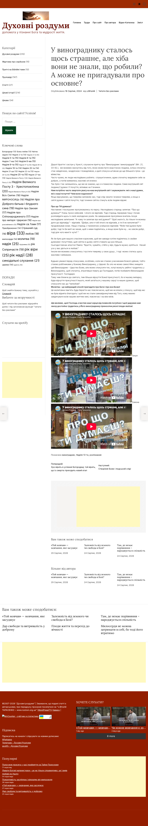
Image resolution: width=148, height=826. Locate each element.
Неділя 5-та (10, 158)
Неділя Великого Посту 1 (17, 178)
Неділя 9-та (10, 164)
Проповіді (7, 77)
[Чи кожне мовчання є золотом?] (129, 716)
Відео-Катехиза (126, 22)
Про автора (110, 22)
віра (16, 233)
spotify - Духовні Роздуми (15, 746)
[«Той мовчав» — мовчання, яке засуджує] (93, 716)
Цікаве (5, 100)
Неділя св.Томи (29, 224)
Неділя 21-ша (10, 171)
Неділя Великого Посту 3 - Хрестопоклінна (20, 186)
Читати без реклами (109, 91)
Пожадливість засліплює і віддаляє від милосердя (27, 779)
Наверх (56, 710)
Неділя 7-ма (10, 161)
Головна (77, 22)
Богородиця (9, 151)
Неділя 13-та (82, 455)
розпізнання (95, 455)
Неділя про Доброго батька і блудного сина (21, 204)
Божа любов (24, 151)
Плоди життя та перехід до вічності (70, 627)
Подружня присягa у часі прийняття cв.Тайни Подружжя (30, 764)
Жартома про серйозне (13, 61)
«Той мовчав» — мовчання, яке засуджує (64, 546)
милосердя (9, 239)
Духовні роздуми (36, 25)
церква (7, 265)
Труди (87, 22)
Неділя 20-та (30, 168)
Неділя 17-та (25, 165)
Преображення (11, 228)
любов (32, 233)
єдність (18, 265)
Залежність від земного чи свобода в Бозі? (97, 546)
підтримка (24, 244)
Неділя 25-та (19, 174)
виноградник (68, 455)
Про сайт (97, 22)
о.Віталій (91, 91)
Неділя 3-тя (33, 155)
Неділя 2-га (19, 155)
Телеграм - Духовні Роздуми (16, 742)
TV (50, 710)
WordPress (43, 710)
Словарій (6, 293)
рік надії (21, 255)
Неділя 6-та (27, 158)
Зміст (140, 22)
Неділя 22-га (26, 171)
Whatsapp (7, 739)
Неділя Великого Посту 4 (19, 192)
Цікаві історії (8, 92)
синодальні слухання (21, 260)
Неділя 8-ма (27, 161)
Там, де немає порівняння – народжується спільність (131, 548)
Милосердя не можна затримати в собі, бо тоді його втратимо (122, 629)
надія (10, 244)
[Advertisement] (108, 506)
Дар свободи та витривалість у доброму (23, 627)
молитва (26, 239)
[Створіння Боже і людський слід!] (144, 413)
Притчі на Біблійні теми (13, 69)
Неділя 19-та (13, 168)
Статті (5, 85)
